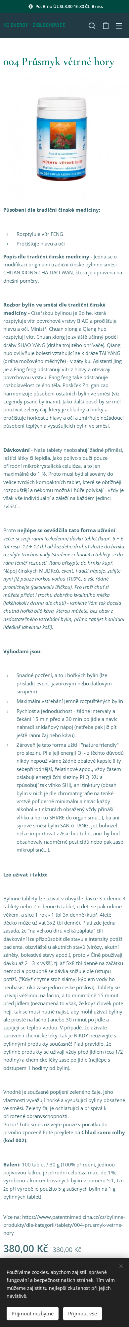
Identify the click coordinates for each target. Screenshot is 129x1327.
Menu (119, 25)
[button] (92, 25)
